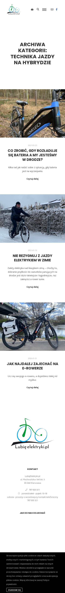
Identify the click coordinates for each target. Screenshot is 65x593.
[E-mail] (52, 9)
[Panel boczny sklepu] (32, 9)
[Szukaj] (38, 9)
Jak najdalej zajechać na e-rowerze (32, 366)
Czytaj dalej (32, 179)
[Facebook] (57, 9)
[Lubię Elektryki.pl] (14, 9)
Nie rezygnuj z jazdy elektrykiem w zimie (32, 258)
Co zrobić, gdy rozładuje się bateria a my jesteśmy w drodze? (32, 155)
